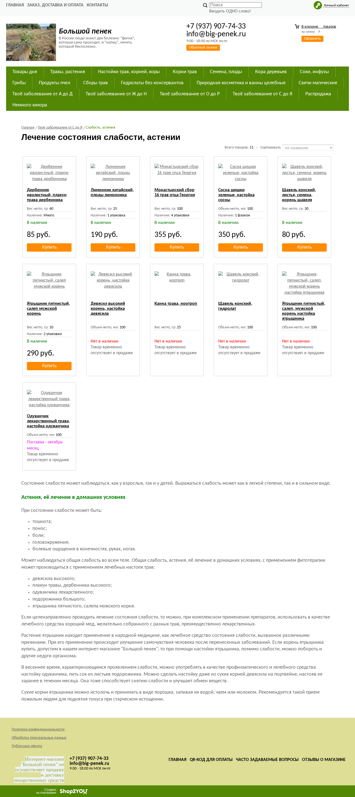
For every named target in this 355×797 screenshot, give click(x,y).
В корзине (318, 27)
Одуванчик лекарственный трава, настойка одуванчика (48, 421)
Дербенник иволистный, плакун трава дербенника (47, 195)
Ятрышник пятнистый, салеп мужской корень (48, 309)
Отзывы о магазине (324, 760)
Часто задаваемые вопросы (267, 760)
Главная (15, 5)
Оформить (312, 39)
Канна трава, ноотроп (175, 304)
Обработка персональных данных (39, 738)
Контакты (97, 5)
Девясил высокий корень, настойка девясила (108, 309)
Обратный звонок (203, 47)
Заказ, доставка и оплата (55, 5)
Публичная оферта (27, 746)
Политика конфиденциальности (38, 729)
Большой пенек (85, 31)
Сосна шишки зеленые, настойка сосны (236, 195)
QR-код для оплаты (211, 760)
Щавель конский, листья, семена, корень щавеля (299, 195)
